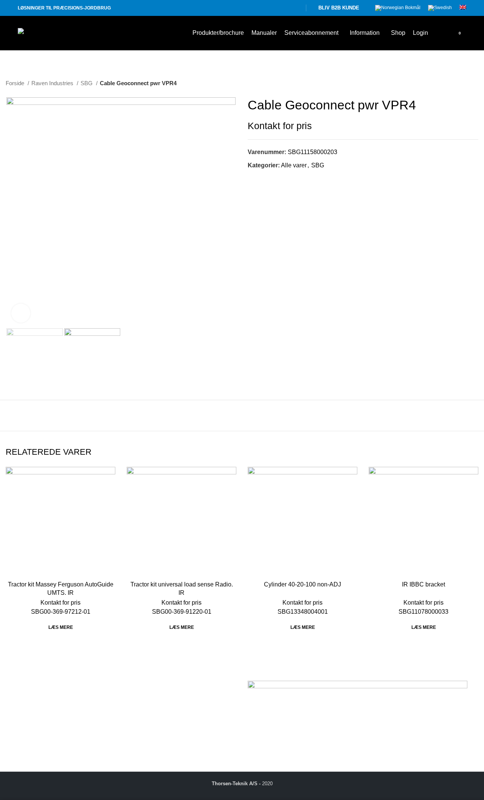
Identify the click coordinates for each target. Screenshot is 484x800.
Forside (16, 83)
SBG (87, 83)
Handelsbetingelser (153, 700)
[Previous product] (459, 83)
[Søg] (438, 33)
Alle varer (294, 165)
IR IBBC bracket (423, 584)
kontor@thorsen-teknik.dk (60, 734)
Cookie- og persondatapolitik (165, 709)
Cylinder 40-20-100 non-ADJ (302, 584)
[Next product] (474, 83)
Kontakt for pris (280, 126)
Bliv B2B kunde (338, 8)
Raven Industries (53, 83)
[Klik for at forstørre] (20, 313)
